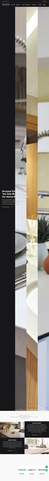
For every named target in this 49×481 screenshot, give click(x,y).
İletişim (44, 4)
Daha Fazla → (21, 474)
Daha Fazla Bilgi (5, 207)
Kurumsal (18, 4)
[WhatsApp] (46, 470)
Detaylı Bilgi (34, 435)
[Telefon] (46, 467)
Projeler (39, 4)
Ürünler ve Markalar (26, 4)
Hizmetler (34, 4)
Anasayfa (13, 4)
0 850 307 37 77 (6, 1)
